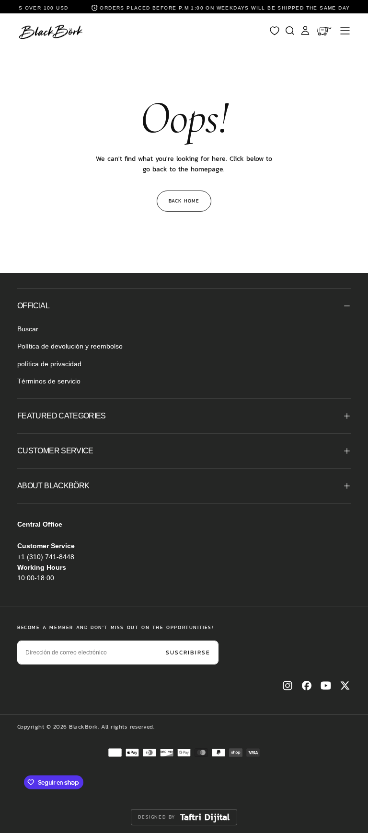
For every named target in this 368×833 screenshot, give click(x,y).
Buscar (27, 329)
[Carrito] (325, 30)
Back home (184, 200)
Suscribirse (188, 652)
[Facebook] (306, 685)
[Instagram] (287, 685)
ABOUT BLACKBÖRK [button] (53, 486)
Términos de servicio (48, 381)
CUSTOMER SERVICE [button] (55, 451)
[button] (345, 30)
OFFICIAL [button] (33, 306)
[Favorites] (274, 30)
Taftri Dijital (205, 817)
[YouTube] (326, 685)
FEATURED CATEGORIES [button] (61, 416)
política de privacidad (49, 364)
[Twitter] (345, 685)
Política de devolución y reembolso (70, 346)
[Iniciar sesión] (305, 30)
